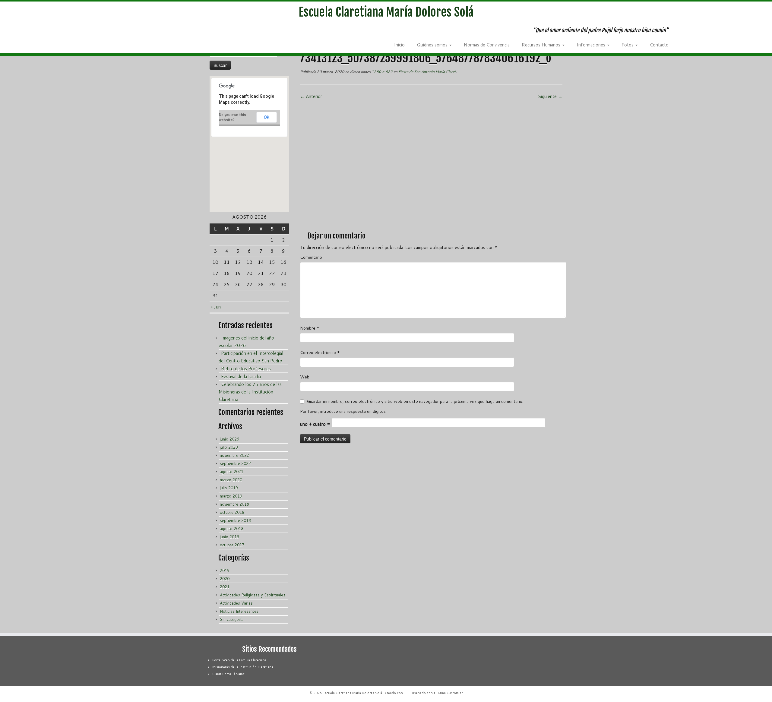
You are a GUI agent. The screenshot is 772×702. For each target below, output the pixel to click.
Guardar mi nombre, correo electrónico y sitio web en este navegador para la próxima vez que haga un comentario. (415, 401)
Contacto (659, 45)
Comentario (311, 257)
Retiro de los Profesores (246, 368)
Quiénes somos (433, 45)
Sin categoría (231, 619)
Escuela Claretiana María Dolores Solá (386, 12)
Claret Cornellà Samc (228, 674)
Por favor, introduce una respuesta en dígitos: (343, 411)
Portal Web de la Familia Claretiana (239, 660)
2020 (224, 578)
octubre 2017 (232, 545)
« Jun (215, 307)
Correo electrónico (320, 352)
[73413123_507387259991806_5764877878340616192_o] (431, 163)
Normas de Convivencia (487, 45)
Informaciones (591, 45)
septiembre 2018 (235, 520)
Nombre (309, 328)
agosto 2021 (231, 471)
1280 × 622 (382, 71)
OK (266, 117)
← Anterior (311, 96)
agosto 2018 (231, 528)
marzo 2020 (231, 479)
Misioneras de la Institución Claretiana (242, 667)
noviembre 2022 (234, 455)
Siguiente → (550, 96)
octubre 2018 (232, 512)
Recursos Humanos (542, 45)
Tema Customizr (450, 693)
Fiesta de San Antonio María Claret (426, 71)
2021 (224, 587)
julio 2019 (229, 488)
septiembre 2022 (235, 463)
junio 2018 (229, 536)
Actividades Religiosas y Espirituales (252, 595)
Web (304, 377)
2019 (224, 570)
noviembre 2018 (234, 504)
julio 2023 (229, 447)
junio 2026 (229, 439)
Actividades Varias (236, 603)
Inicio (399, 45)
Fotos (628, 45)
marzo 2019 (231, 496)
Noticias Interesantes (239, 611)
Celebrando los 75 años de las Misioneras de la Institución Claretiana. (250, 392)
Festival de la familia (241, 376)
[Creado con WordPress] (406, 692)
